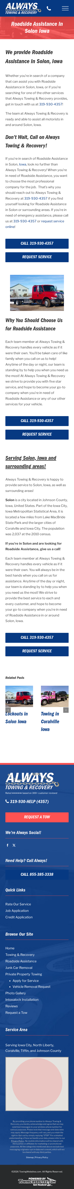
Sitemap (30, 1157)
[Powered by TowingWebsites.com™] (37, 1177)
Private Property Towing (23, 974)
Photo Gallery (15, 993)
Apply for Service (26, 980)
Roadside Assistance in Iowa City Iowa (19, 722)
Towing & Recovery (20, 955)
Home (9, 948)
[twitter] (14, 845)
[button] (8, 710)
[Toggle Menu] (65, 8)
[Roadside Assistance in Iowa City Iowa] (19, 696)
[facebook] (7, 845)
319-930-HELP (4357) (29, 802)
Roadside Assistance (20, 961)
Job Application (17, 911)
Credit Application (19, 917)
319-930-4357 (50, 104)
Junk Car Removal (18, 968)
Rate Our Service (18, 904)
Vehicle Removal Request (31, 986)
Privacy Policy (17, 1141)
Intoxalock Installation (22, 1000)
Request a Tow (16, 1013)
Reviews (11, 1006)
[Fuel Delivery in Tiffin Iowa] (55, 696)
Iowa (22, 164)
